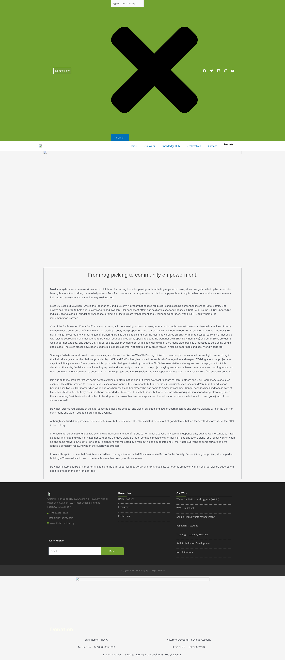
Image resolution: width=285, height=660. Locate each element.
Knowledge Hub (171, 146)
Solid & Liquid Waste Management (195, 516)
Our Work (149, 146)
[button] (134, 146)
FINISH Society (126, 498)
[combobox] (127, 3)
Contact (212, 146)
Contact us (124, 516)
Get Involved (194, 146)
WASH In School (185, 508)
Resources (123, 507)
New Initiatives (184, 552)
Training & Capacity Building (192, 534)
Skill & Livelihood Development (193, 543)
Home (133, 146)
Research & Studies (187, 525)
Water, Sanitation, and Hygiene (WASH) (197, 499)
